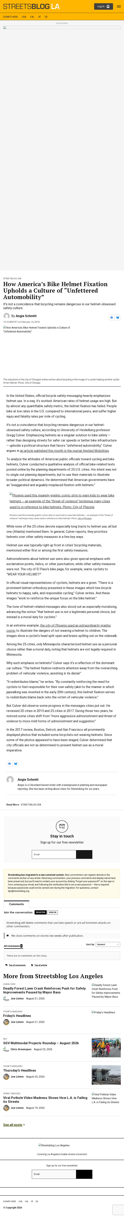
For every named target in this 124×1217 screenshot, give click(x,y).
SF (39, 17)
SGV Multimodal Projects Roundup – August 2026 (41, 1043)
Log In (100, 6)
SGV (5, 1039)
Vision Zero (9, 984)
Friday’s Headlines (17, 1016)
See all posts (12, 1125)
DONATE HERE (10, 17)
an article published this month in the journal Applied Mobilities (64, 451)
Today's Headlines (12, 1012)
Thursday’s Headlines (19, 1070)
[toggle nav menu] (119, 6)
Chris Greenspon (21, 1049)
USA (24, 17)
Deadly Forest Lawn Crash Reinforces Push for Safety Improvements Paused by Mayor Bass (44, 990)
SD (46, 17)
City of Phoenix (85, 518)
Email (37, 854)
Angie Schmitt (26, 316)
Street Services (11, 1094)
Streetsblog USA (12, 278)
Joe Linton (17, 998)
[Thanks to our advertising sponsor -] (62, 147)
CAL (32, 17)
